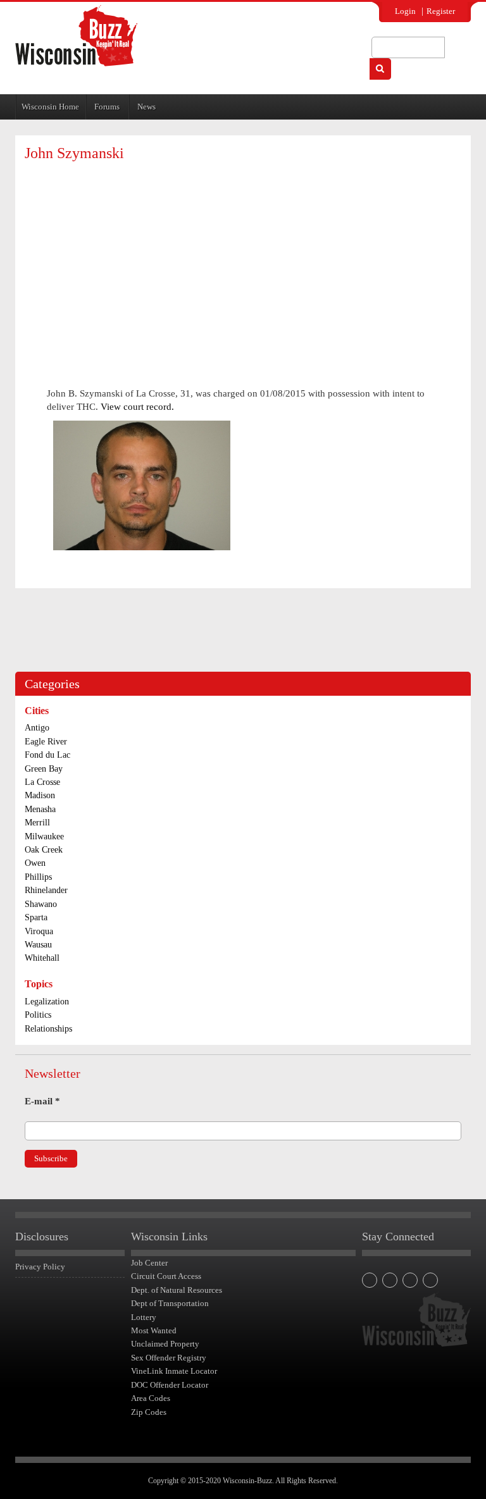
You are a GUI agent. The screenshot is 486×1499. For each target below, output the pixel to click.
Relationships (48, 1028)
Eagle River (46, 741)
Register (441, 11)
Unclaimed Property (165, 1343)
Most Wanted (154, 1330)
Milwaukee (44, 836)
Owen (35, 863)
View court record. (137, 407)
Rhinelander (46, 890)
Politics (38, 1015)
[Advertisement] (243, 262)
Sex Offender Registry (168, 1357)
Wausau (38, 944)
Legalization (47, 1001)
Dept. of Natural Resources (176, 1290)
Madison (40, 795)
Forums (107, 106)
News (146, 106)
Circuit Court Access (166, 1276)
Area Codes (150, 1398)
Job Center (149, 1263)
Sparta (36, 917)
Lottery (143, 1317)
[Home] (76, 35)
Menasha (40, 809)
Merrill (37, 822)
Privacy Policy (40, 1266)
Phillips (38, 877)
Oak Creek (44, 849)
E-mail (42, 1101)
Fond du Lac (47, 755)
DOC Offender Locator (169, 1385)
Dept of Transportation (170, 1303)
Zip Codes (148, 1412)
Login (405, 11)
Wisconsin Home (50, 106)
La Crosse (42, 782)
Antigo (37, 727)
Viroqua (39, 931)
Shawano (41, 904)
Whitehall (42, 958)
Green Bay (44, 769)
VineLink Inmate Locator (174, 1371)
